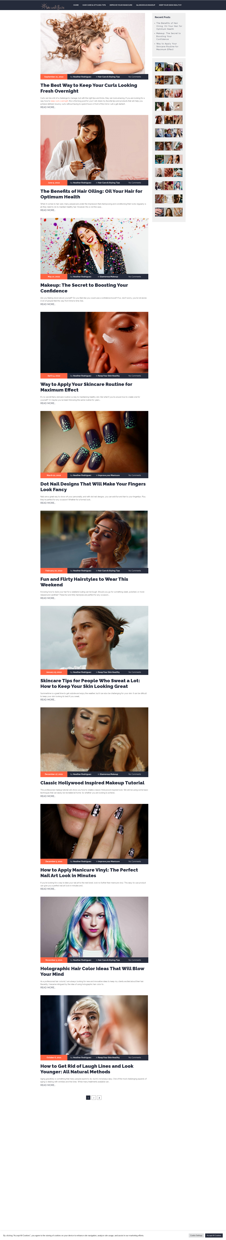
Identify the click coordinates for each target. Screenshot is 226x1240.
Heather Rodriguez (82, 77)
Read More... (47, 107)
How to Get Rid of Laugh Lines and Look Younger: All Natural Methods (86, 1068)
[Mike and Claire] (52, 6)
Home (76, 5)
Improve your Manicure (121, 5)
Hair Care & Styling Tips (94, 5)
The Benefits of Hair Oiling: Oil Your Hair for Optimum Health (169, 26)
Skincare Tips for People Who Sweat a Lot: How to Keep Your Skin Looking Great (90, 683)
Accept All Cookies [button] (214, 1235)
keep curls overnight (59, 101)
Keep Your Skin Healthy (170, 5)
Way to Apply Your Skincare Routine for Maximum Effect (167, 47)
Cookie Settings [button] (196, 1235)
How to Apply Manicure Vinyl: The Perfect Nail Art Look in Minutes (89, 872)
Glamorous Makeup (145, 5)
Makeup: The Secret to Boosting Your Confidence (168, 36)
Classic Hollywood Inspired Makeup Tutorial (92, 782)
